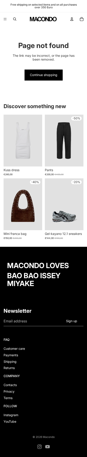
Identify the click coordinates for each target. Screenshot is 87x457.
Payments (11, 355)
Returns (9, 368)
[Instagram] (39, 446)
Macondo (49, 437)
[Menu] (5, 19)
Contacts (10, 385)
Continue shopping (43, 75)
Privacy (9, 391)
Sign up (71, 321)
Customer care (14, 348)
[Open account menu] (72, 19)
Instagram (11, 415)
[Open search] (15, 19)
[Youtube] (47, 446)
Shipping (10, 361)
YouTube (10, 421)
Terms (8, 398)
